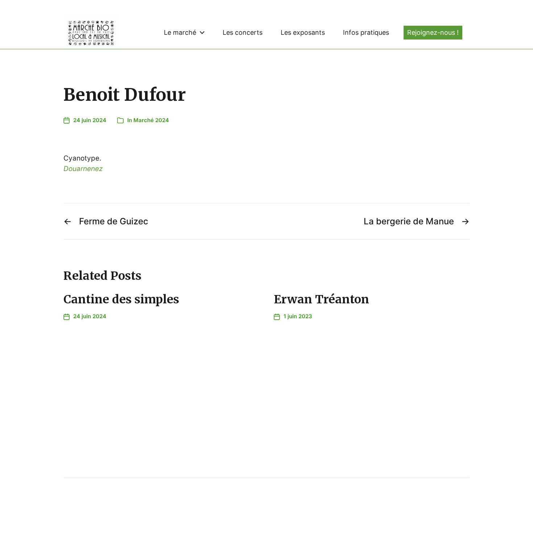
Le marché (180, 32)
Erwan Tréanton (321, 299)
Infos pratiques (366, 32)
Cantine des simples (121, 299)
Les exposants (303, 32)
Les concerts (243, 32)
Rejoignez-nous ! (433, 32)
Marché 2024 (151, 120)
